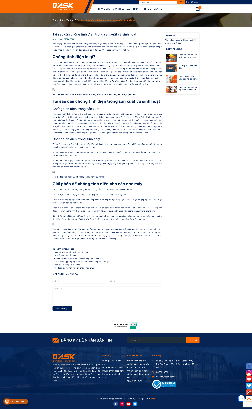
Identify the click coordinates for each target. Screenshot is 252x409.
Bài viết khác (174, 49)
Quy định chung (135, 381)
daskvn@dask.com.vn (166, 376)
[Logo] (63, 6)
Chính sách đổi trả (136, 367)
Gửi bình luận (62, 308)
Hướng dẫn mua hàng (112, 367)
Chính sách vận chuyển (138, 364)
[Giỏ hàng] (198, 10)
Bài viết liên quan (63, 249)
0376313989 (162, 372)
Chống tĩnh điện (59, 62)
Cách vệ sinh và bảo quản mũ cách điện (72, 252)
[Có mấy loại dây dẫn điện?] (171, 68)
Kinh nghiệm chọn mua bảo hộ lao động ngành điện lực (78, 258)
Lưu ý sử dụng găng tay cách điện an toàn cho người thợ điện (81, 261)
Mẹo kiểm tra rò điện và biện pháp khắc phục (74, 268)
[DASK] (126, 326)
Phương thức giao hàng (113, 371)
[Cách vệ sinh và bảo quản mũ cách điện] (171, 57)
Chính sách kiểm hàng (137, 371)
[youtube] (128, 404)
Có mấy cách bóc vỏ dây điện (90, 177)
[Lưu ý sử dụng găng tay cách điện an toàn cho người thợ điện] (171, 89)
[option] (126, 326)
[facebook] (115, 404)
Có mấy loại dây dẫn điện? (65, 255)
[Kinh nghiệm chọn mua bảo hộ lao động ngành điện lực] (171, 79)
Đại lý (130, 377)
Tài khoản (195, 2)
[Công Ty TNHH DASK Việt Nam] (63, 358)
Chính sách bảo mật (136, 360)
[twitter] (135, 404)
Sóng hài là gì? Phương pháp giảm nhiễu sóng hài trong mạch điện (105, 94)
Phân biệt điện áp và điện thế (67, 265)
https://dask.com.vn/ (141, 232)
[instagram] (122, 404)
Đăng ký (193, 340)
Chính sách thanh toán (138, 374)
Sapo (153, 399)
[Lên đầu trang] (249, 399)
